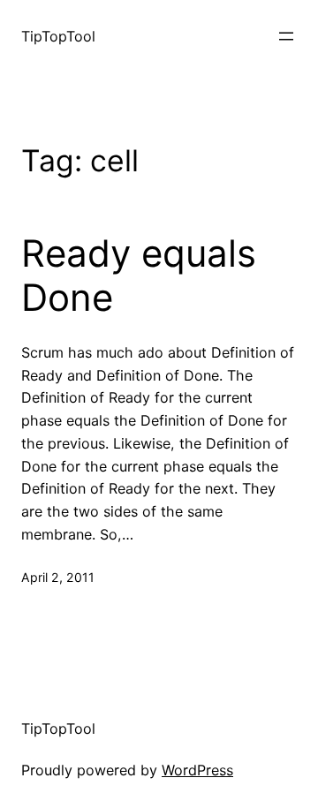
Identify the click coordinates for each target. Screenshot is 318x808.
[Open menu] (286, 36)
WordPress (197, 770)
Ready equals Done (138, 275)
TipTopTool (58, 36)
